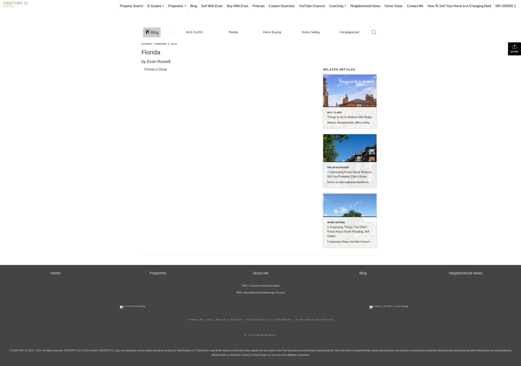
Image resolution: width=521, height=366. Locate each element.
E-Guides (157, 8)
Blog (193, 6)
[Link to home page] (17, 6)
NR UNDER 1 (506, 6)
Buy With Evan (237, 6)
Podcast (258, 6)
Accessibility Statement (269, 320)
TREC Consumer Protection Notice (260, 285)
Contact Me (415, 6)
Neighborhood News (365, 6)
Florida (146, 44)
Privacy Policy (229, 320)
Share (514, 52)
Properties (178, 8)
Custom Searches (281, 6)
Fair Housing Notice (314, 320)
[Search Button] (374, 32)
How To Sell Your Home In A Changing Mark (459, 6)
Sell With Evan (212, 6)
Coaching (338, 8)
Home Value (394, 6)
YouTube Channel (312, 6)
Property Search (131, 6)
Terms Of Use (200, 320)
